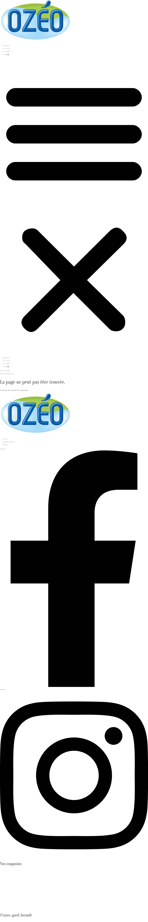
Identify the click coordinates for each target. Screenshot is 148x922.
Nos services (6, 48)
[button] (74, 206)
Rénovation (6, 46)
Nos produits (6, 51)
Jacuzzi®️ (6, 54)
